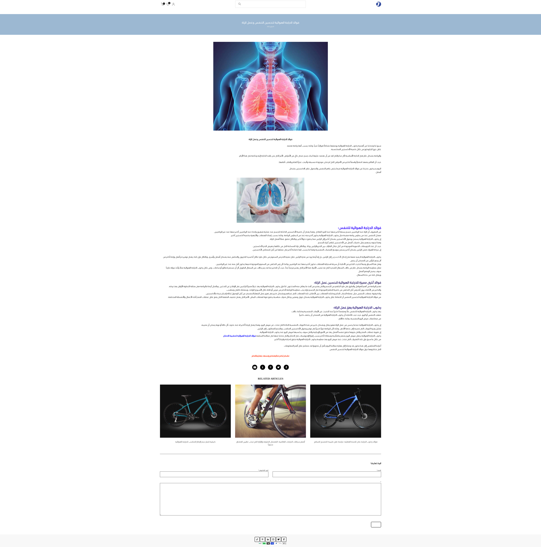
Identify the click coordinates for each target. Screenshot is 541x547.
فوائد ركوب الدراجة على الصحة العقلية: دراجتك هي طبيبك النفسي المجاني (345, 442)
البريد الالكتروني (263, 470)
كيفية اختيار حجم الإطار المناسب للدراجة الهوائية (195, 442)
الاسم (379, 470)
